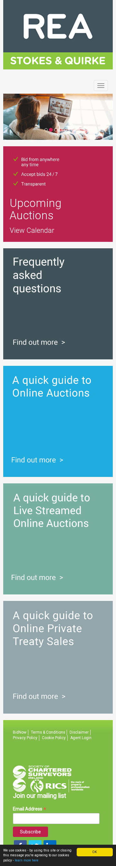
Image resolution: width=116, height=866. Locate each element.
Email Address (29, 809)
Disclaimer (79, 732)
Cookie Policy (54, 738)
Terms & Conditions (48, 732)
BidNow (19, 732)
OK (94, 852)
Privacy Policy (25, 738)
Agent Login (81, 738)
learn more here (26, 860)
